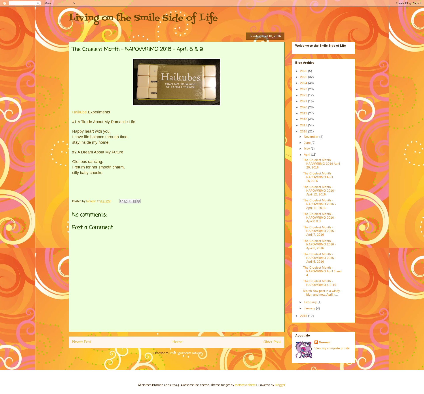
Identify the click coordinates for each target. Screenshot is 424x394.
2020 (304, 107)
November (311, 136)
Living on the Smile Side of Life (143, 18)
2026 (304, 71)
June (308, 142)
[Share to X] (130, 201)
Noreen (324, 342)
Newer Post (82, 342)
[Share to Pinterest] (138, 201)
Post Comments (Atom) (186, 353)
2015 (304, 315)
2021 (304, 101)
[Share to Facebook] (134, 201)
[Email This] (121, 201)
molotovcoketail (246, 385)
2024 (304, 83)
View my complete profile (331, 348)
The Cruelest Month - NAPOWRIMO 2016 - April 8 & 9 (319, 217)
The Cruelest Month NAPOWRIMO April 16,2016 (318, 177)
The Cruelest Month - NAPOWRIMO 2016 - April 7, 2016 (319, 231)
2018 (304, 119)
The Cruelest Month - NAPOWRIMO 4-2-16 (319, 283)
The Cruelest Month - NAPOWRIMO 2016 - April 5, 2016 (319, 257)
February (311, 302)
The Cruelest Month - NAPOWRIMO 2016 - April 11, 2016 (319, 204)
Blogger (280, 385)
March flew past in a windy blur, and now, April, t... (321, 292)
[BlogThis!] (126, 201)
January (310, 308)
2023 (304, 89)
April (307, 154)
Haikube (79, 112)
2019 (304, 113)
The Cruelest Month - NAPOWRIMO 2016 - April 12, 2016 (319, 190)
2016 (304, 131)
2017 (304, 125)
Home (177, 342)
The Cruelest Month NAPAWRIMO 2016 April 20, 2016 (321, 163)
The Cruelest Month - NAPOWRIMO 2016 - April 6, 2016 (319, 244)
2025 (304, 77)
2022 (304, 95)
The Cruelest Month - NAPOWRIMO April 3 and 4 (322, 271)
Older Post (272, 342)
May (307, 148)
